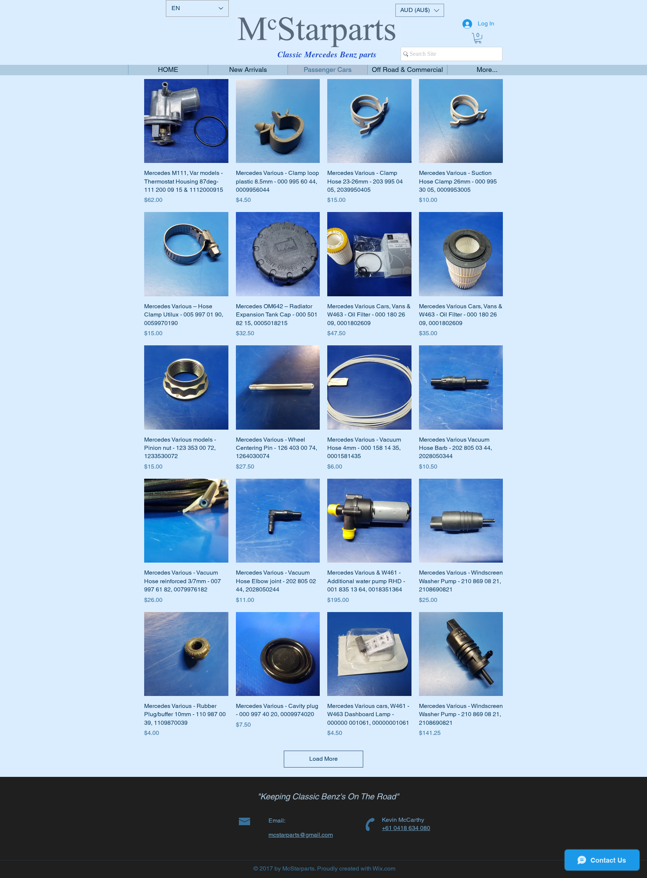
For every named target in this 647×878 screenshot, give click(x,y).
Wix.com (384, 868)
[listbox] (419, 10)
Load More (323, 758)
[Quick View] (186, 121)
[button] (419, 10)
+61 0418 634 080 (406, 828)
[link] (478, 38)
